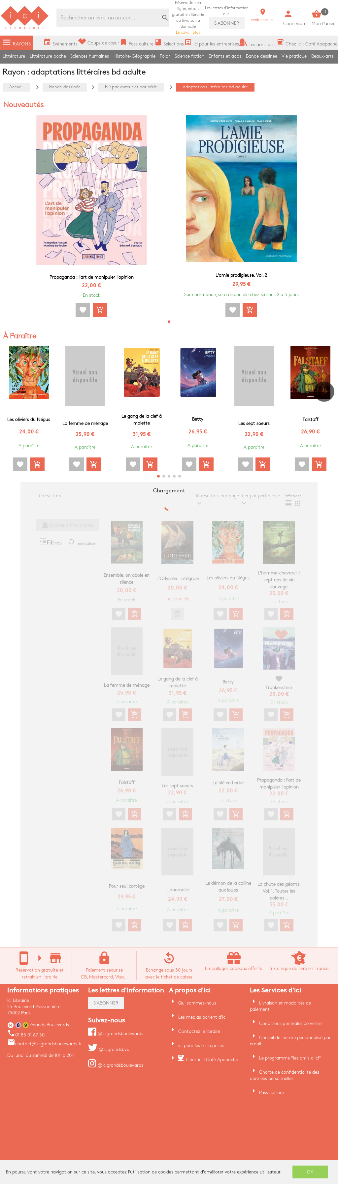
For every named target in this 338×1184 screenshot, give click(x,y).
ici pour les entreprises (201, 1045)
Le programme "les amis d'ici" (290, 1058)
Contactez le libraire (199, 1031)
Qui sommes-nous (197, 1003)
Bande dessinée (261, 56)
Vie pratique (294, 56)
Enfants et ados (225, 56)
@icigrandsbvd (113, 1049)
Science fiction (189, 56)
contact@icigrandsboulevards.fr (44, 1044)
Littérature (14, 56)
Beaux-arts (322, 56)
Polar (165, 56)
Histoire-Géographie (134, 56)
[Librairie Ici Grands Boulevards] (25, 28)
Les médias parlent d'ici (202, 1017)
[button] (169, 321)
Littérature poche (48, 56)
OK (310, 1172)
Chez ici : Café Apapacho (212, 1060)
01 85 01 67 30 (26, 1035)
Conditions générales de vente (290, 1023)
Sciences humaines (89, 56)
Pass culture (271, 1092)
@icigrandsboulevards (119, 1034)
